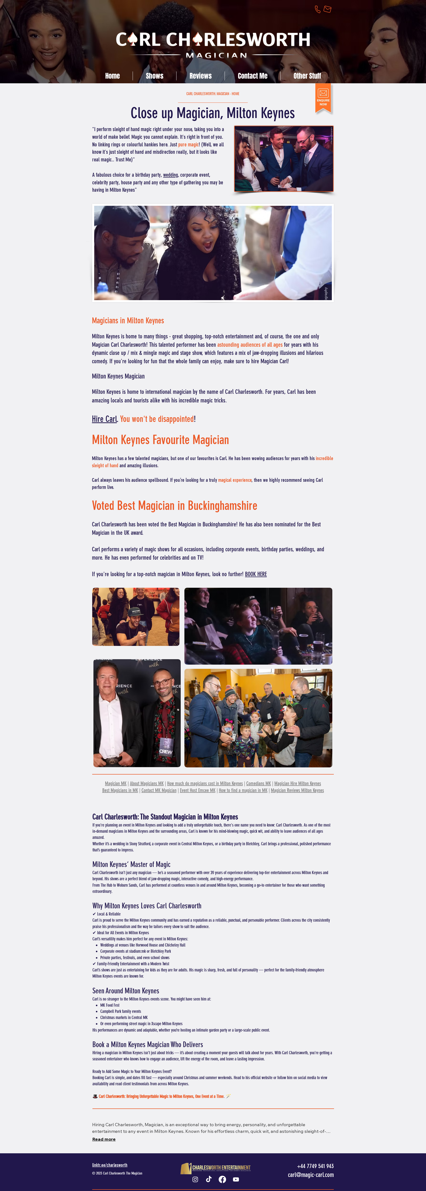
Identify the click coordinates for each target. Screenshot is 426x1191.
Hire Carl (104, 419)
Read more (104, 1139)
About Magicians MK (147, 783)
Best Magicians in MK (120, 790)
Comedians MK (258, 783)
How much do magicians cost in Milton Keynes (205, 783)
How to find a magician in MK (243, 790)
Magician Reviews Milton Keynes (297, 790)
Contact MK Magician (159, 790)
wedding (170, 175)
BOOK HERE (256, 574)
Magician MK (115, 783)
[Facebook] (222, 1179)
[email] (330, 9)
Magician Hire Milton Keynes (297, 783)
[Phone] (320, 9)
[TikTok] (209, 1179)
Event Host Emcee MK (197, 790)
